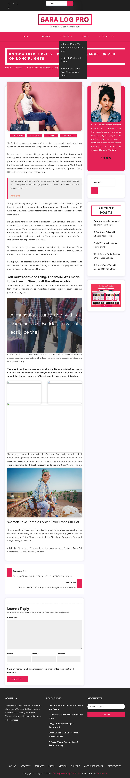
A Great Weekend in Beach (71, 60)
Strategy (25, 766)
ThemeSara (101, 773)
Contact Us (106, 36)
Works (12, 766)
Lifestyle (66, 36)
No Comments (69, 135)
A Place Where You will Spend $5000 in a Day (73, 47)
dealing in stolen (70, 161)
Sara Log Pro (65, 19)
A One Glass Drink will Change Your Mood (70, 72)
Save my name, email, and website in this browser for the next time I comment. (40, 671)
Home (26, 36)
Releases (39, 766)
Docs (86, 36)
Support (75, 766)
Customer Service (93, 766)
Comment (12, 618)
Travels (45, 36)
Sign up (106, 714)
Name (10, 654)
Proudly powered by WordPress (66, 773)
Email (35, 654)
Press (51, 766)
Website (61, 654)
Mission (63, 766)
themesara (18, 135)
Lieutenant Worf (67, 232)
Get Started (114, 766)
